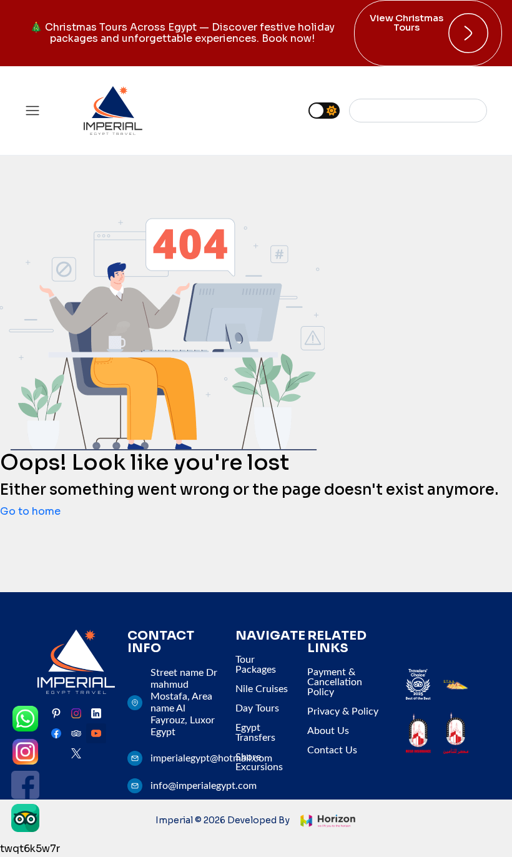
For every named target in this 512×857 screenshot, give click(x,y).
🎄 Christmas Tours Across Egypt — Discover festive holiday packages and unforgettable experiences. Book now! (182, 33)
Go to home (30, 511)
